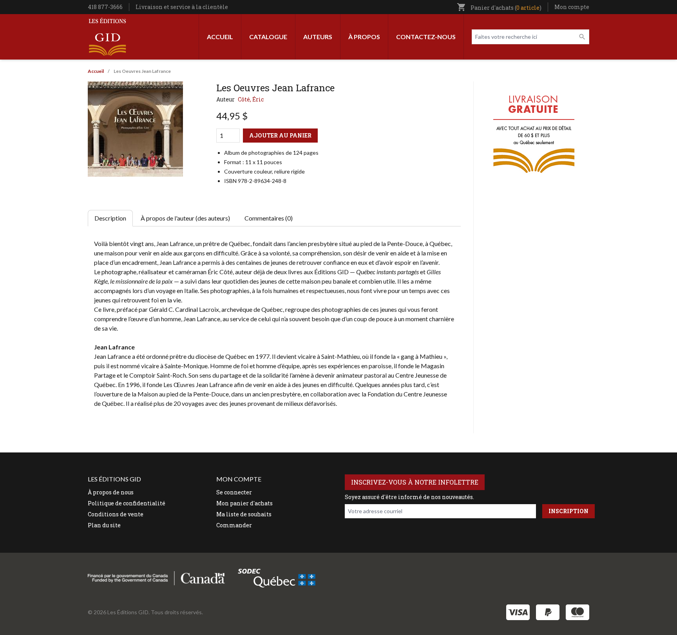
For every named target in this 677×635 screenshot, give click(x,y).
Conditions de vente (115, 514)
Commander (234, 525)
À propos (364, 36)
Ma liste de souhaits (244, 514)
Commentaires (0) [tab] (268, 218)
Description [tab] (110, 218)
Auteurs (317, 36)
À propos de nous (111, 492)
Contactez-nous (426, 36)
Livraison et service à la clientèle (182, 7)
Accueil (220, 36)
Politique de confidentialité (126, 503)
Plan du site (104, 525)
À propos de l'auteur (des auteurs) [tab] (185, 218)
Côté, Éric (251, 99)
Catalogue (268, 36)
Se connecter (234, 492)
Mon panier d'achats (244, 503)
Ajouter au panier (280, 135)
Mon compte (571, 7)
